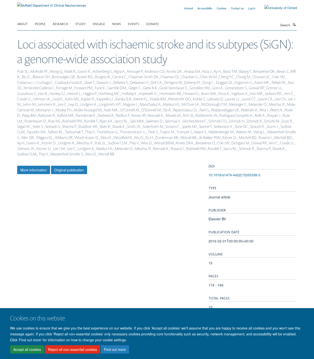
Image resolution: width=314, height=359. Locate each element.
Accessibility (204, 8)
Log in (251, 8)
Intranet (188, 8)
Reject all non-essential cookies (72, 349)
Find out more (115, 349)
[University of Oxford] (277, 8)
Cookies (221, 8)
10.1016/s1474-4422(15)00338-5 (234, 174)
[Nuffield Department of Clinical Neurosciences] (51, 3)
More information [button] (33, 169)
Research (60, 23)
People (40, 23)
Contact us (237, 8)
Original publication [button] (69, 169)
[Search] (294, 24)
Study (80, 23)
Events (133, 23)
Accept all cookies (27, 349)
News (116, 23)
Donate (152, 23)
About (22, 23)
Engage (99, 23)
